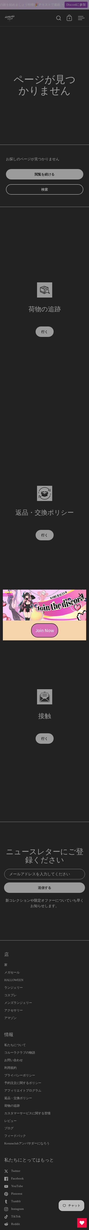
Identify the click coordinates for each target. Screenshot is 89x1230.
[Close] (80, 595)
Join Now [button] (44, 630)
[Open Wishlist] (82, 1223)
